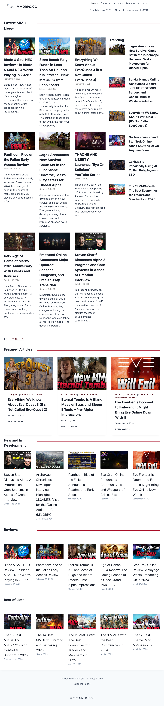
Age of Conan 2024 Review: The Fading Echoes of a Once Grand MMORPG (113, 575)
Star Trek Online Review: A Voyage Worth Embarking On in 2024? (146, 572)
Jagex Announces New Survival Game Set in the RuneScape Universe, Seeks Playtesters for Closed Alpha (54, 170)
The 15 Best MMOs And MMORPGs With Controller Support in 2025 (16, 645)
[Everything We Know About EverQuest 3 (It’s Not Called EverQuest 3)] (90, 46)
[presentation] (117, 49)
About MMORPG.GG (72, 678)
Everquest (13, 395)
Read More (15, 421)
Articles (118, 3)
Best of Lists (14, 600)
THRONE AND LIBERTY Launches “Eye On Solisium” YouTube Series (89, 164)
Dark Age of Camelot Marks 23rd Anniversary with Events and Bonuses (18, 266)
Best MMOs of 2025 (100, 10)
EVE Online (131, 395)
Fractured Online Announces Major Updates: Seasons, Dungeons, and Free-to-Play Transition (53, 270)
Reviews (130, 3)
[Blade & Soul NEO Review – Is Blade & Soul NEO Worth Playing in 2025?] (19, 46)
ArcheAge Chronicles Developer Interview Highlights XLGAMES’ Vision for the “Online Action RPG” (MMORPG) (48, 494)
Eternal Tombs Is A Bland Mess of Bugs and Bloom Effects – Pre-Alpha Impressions (82, 575)
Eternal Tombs (69, 395)
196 (12, 339)
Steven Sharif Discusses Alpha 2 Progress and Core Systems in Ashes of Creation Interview (17, 487)
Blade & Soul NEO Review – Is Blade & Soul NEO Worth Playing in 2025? (17, 572)
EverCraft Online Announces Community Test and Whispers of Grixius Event (112, 484)
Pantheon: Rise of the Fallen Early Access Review (18, 159)
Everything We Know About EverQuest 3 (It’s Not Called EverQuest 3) (88, 70)
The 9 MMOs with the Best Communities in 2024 (113, 642)
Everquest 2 (26, 395)
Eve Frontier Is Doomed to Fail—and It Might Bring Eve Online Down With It (146, 484)
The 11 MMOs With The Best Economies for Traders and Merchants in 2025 (82, 647)
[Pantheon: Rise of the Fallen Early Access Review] (19, 141)
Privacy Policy (95, 678)
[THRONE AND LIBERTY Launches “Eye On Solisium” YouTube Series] (90, 141)
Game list (106, 3)
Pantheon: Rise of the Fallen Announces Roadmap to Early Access (81, 484)
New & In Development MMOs (132, 10)
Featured (39, 395)
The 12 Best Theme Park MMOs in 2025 (143, 640)
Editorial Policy (82, 683)
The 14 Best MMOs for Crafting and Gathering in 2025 (49, 642)
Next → (19, 339)
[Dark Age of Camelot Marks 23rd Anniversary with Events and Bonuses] (19, 242)
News (94, 3)
